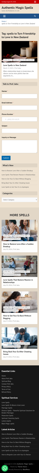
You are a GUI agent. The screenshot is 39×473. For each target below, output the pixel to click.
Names (5, 91)
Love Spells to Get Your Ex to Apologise (15, 187)
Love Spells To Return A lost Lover (13, 405)
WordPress (26, 469)
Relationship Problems (12, 239)
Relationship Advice (11, 310)
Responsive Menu (35, 2)
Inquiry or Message (9, 137)
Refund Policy (6, 392)
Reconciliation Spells (21, 236)
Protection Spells (7, 415)
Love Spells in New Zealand (14, 65)
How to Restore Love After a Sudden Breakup (17, 171)
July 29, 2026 (7, 249)
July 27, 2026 (7, 321)
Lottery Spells (6, 421)
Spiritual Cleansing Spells (10, 418)
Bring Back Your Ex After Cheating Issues (16, 183)
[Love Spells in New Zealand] (19, 51)
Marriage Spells (7, 408)
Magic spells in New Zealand (24, 60)
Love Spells (8, 60)
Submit (6, 158)
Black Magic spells (8, 424)
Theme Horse (22, 467)
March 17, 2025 (8, 68)
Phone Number (8, 114)
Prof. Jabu (18, 68)
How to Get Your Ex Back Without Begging (16, 179)
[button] (5, 468)
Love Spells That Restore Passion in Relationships (18, 175)
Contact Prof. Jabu (8, 384)
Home (4, 376)
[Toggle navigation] (4, 16)
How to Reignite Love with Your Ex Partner (16, 455)
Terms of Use (6, 389)
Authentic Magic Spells (17, 7)
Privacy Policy (6, 387)
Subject (4, 126)
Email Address (7, 103)
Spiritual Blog (6, 381)
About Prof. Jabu (7, 378)
